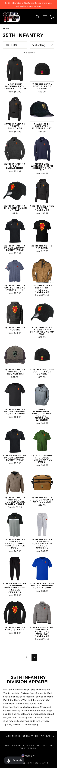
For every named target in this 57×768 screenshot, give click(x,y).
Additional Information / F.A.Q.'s (28, 736)
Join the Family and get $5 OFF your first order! (28, 747)
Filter (14, 45)
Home (6, 28)
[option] (28, 5)
